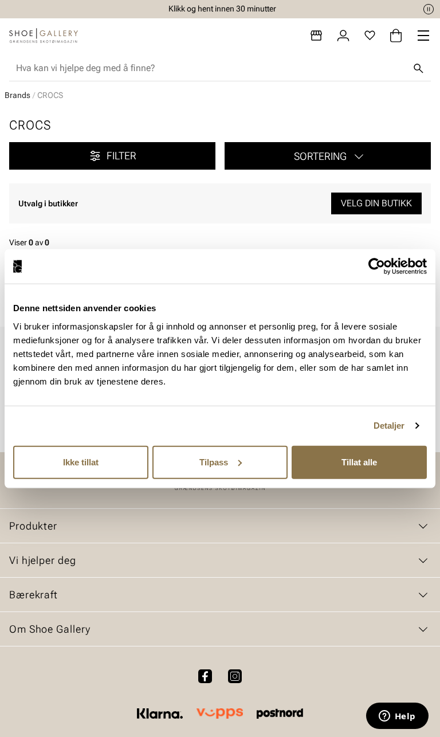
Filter (121, 156)
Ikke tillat (81, 461)
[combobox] (211, 68)
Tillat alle (359, 461)
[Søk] (418, 68)
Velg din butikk (376, 203)
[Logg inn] (343, 35)
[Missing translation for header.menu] (423, 35)
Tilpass (213, 461)
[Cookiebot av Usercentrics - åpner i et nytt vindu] (377, 266)
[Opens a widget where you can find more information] (397, 717)
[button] (328, 156)
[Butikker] (316, 35)
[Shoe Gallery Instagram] (235, 676)
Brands (17, 95)
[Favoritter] (370, 35)
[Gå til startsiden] (43, 35)
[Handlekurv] (396, 35)
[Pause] (428, 9)
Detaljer (389, 425)
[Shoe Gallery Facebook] (205, 676)
